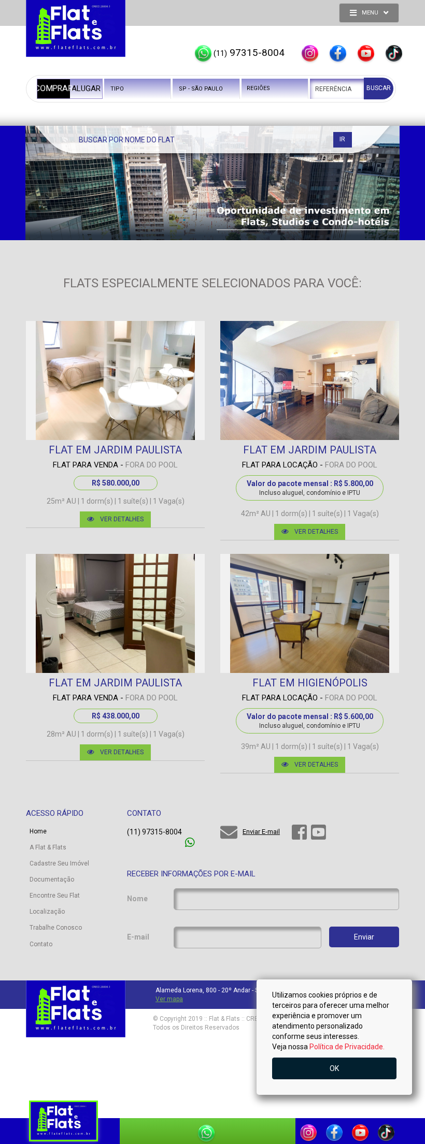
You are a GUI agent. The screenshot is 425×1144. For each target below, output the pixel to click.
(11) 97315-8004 (154, 832)
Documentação (52, 879)
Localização (47, 911)
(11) (249, 52)
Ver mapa (169, 999)
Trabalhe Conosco (56, 927)
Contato (41, 944)
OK (334, 1068)
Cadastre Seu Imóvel (59, 863)
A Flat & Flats (48, 847)
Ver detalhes (122, 519)
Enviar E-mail (261, 831)
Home (38, 831)
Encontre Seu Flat (55, 895)
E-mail (138, 937)
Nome (137, 898)
